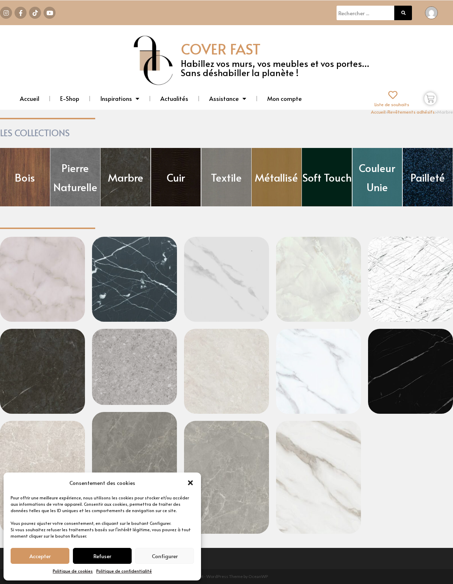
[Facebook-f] (21, 13)
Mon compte (284, 98)
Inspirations (116, 98)
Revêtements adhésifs (411, 112)
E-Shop (69, 98)
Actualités (174, 98)
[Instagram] (6, 13)
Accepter (40, 556)
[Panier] (430, 98)
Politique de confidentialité (124, 571)
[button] (190, 482)
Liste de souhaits (391, 104)
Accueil (29, 98)
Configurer (165, 556)
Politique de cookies (73, 571)
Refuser (102, 556)
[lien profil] (431, 11)
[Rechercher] (403, 13)
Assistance (224, 98)
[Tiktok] (35, 13)
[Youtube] (50, 13)
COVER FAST (220, 48)
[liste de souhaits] (392, 94)
